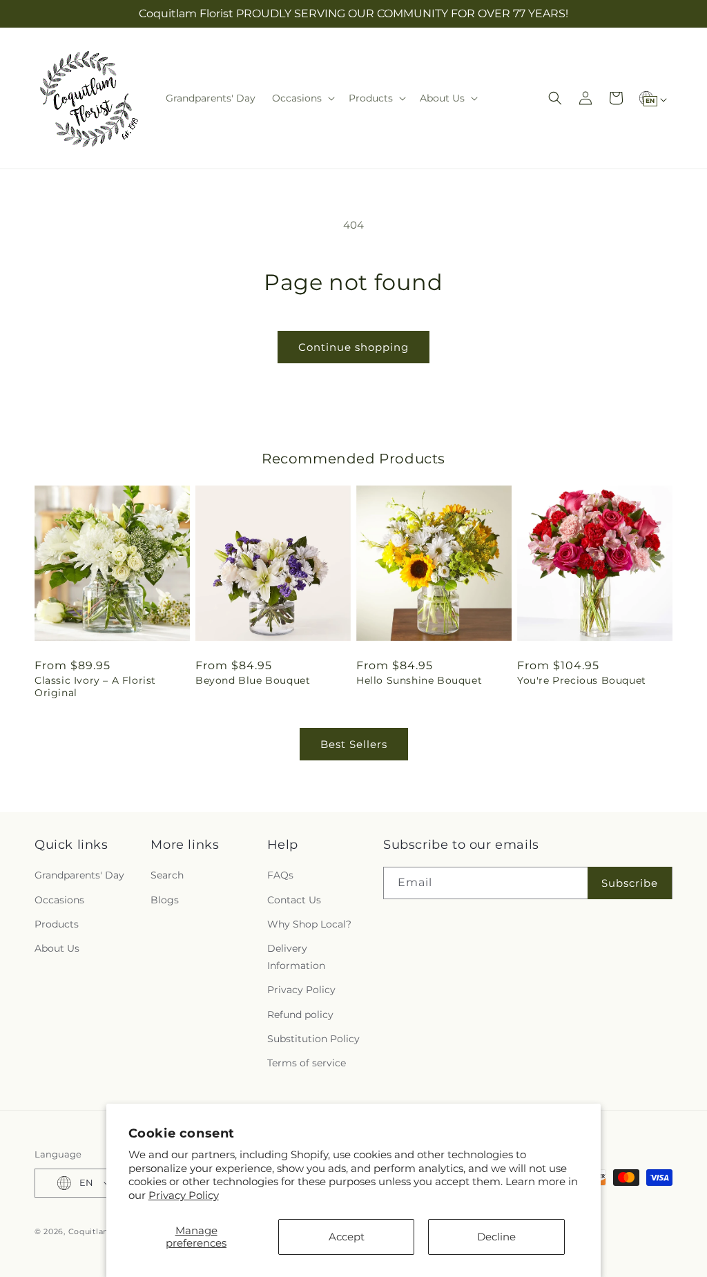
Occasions (59, 900)
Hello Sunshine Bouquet (419, 680)
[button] (302, 98)
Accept (347, 1236)
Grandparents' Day (79, 875)
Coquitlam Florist (104, 1231)
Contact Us (294, 900)
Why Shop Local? (309, 924)
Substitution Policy (313, 1039)
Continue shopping (353, 347)
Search (167, 875)
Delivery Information (296, 957)
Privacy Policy (183, 1195)
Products (57, 924)
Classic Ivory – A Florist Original (95, 686)
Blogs (165, 900)
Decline (496, 1236)
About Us (57, 948)
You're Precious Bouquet (581, 680)
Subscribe (629, 883)
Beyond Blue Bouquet (252, 680)
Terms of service (306, 1063)
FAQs (280, 875)
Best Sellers (353, 744)
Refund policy (300, 1014)
